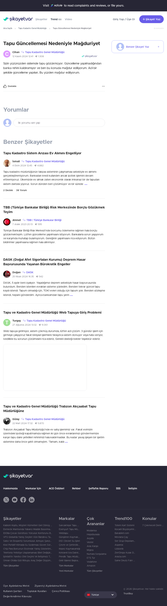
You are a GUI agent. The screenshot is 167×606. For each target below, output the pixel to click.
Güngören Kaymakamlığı (69, 537)
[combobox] (100, 594)
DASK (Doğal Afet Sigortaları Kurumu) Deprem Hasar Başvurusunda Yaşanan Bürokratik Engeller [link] (44, 262)
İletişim (132, 488)
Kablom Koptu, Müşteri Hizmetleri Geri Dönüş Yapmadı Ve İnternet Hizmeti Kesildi (27, 525)
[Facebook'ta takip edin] (23, 500)
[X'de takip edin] (6, 500)
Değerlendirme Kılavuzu (17, 596)
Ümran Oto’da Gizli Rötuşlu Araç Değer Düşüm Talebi (27, 560)
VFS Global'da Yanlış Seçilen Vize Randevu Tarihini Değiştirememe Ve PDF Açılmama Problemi (27, 537)
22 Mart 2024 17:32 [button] (22, 423)
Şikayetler (41, 19)
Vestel (90, 542)
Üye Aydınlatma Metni (16, 585)
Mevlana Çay (121, 537)
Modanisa (92, 530)
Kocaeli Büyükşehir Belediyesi (125, 529)
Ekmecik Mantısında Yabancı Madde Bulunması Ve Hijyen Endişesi (27, 529)
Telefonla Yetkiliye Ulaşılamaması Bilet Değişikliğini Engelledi (27, 552)
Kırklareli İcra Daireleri (69, 552)
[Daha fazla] (103, 86)
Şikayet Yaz (153, 19)
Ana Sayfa (7, 28)
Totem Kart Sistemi (124, 525)
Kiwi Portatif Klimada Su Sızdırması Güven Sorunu (27, 545)
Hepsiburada (93, 534)
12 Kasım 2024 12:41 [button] (22, 56)
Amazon (91, 565)
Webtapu (63, 533)
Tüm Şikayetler (11, 565)
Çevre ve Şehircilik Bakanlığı (69, 545)
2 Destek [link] (8, 190)
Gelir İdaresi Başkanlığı (69, 560)
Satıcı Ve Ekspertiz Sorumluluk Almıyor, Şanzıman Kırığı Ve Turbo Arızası (27, 541)
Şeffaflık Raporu (98, 488)
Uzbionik (119, 548)
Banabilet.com (122, 533)
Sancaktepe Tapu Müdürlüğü (69, 525)
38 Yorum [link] (21, 190)
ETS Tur (91, 558)
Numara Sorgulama (96, 554)
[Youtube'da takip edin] (15, 500)
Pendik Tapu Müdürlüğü (69, 556)
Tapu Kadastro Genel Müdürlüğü (32, 28)
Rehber (76, 488)
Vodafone (92, 561)
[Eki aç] (45, 367)
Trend (56, 19)
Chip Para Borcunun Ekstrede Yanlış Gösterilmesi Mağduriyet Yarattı (27, 548)
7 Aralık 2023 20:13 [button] (22, 224)
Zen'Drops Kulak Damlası (125, 552)
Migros (90, 550)
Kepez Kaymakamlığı (69, 548)
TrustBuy (128, 593)
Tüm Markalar (66, 565)
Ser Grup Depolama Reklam (125, 541)
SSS (118, 488)
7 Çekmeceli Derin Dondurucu (153, 525)
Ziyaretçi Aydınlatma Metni (50, 585)
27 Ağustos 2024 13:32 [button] (24, 325)
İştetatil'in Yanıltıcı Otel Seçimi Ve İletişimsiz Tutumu (27, 556)
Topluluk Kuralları (37, 591)
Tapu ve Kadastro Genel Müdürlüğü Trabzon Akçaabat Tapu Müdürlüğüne (49, 408)
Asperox (119, 545)
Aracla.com (120, 556)
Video (68, 19)
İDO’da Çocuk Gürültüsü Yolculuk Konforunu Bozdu (27, 533)
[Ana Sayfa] (18, 19)
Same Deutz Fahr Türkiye (125, 560)
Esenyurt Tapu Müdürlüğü (69, 529)
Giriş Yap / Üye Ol (124, 19)
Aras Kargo (92, 546)
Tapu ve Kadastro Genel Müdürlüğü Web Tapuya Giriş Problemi (52, 312)
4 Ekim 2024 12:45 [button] (22, 165)
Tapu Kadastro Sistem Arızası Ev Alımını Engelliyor (42, 153)
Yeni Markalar (66, 571)
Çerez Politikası (61, 591)
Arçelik (90, 538)
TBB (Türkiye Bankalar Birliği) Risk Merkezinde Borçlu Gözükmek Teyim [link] (54, 209)
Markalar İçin (33, 488)
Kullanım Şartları (12, 591)
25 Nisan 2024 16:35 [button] (23, 276)
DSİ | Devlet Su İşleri (69, 541)
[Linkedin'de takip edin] (32, 500)
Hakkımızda (10, 488)
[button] (6, 500)
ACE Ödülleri (56, 488)
